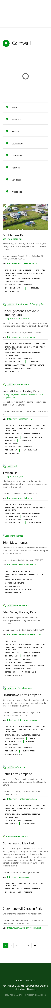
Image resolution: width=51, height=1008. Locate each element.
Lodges (26, 659)
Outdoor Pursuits (14, 288)
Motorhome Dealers (14, 583)
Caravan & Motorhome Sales (18, 580)
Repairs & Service (13, 592)
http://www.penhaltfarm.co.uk (20, 419)
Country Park (11, 355)
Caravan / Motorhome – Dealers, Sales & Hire (24, 575)
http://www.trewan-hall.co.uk (19, 498)
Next (35, 945)
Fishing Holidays (13, 741)
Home (19, 980)
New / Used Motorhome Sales (18, 589)
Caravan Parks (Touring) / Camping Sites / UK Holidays (25, 274)
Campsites (40, 270)
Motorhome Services (14, 586)
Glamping (30, 741)
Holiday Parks (11, 444)
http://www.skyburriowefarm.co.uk (22, 720)
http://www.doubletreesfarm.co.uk (22, 263)
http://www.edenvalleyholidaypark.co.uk (24, 634)
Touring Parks (12, 291)
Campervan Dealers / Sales (17, 571)
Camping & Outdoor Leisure (18, 270)
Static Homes (11, 672)
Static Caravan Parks (15, 365)
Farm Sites (10, 440)
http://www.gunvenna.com (18, 877)
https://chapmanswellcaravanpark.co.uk (24, 928)
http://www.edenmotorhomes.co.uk (22, 564)
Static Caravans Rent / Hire (18, 368)
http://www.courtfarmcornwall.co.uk (22, 799)
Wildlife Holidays (13, 675)
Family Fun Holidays (14, 282)
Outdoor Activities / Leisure (18, 285)
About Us (30, 980)
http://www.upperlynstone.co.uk (21, 337)
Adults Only (11, 641)
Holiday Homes (26, 440)
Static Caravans (38, 365)
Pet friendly (33, 288)
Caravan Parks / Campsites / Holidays (22, 278)
